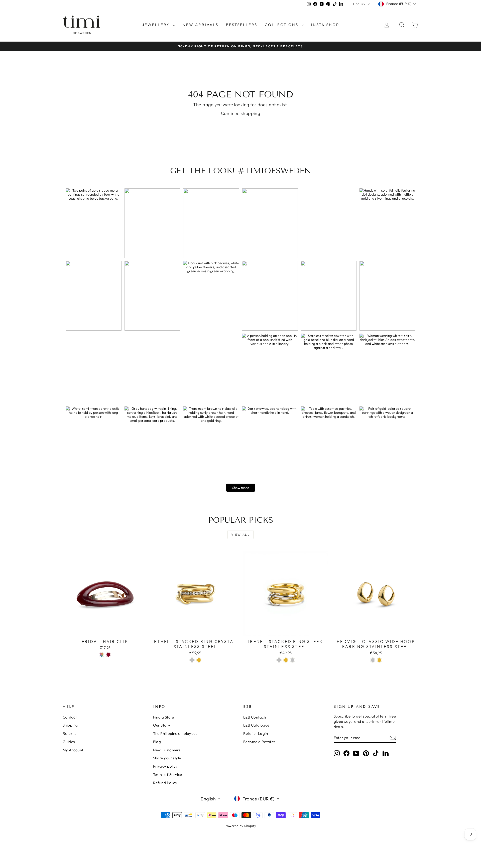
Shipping (70, 725)
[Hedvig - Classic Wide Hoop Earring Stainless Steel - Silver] (372, 660)
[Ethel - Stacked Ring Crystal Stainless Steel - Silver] (192, 660)
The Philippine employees (175, 733)
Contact (70, 717)
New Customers (167, 750)
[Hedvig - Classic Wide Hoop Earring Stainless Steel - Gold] (379, 660)
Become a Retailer (259, 741)
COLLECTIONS (282, 24)
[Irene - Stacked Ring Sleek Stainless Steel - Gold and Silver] (292, 660)
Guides (69, 741)
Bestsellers (241, 24)
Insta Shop (325, 24)
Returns (69, 733)
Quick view (105, 630)
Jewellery (156, 24)
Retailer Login (255, 733)
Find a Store (163, 717)
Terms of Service (167, 774)
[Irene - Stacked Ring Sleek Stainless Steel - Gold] (285, 660)
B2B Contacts (255, 717)
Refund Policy (165, 782)
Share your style (167, 758)
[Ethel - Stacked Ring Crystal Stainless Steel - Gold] (198, 660)
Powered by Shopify (240, 826)
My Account (73, 750)
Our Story (161, 725)
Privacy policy (165, 766)
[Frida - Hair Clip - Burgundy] (108, 654)
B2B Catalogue (256, 725)
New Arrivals (200, 24)
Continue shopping (240, 113)
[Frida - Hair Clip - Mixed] (101, 654)
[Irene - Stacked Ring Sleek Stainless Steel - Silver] (279, 660)
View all (240, 534)
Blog (157, 741)
